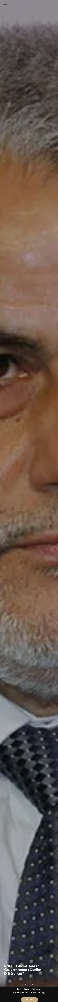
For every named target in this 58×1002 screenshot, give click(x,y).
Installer (29, 999)
